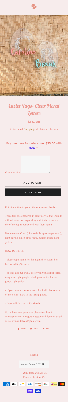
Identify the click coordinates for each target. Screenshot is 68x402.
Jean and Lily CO (38, 372)
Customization (12, 172)
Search (34, 354)
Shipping (29, 129)
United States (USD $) (32, 364)
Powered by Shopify (34, 377)
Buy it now (33, 192)
